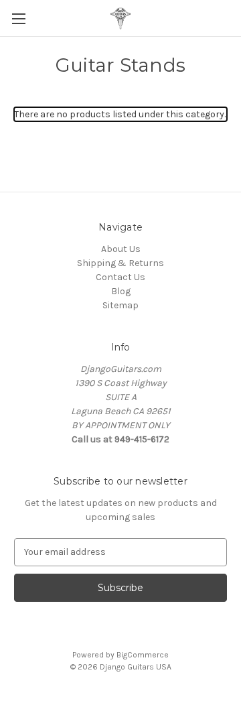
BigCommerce (142, 654)
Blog (121, 291)
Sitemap (120, 305)
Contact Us (120, 277)
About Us (121, 249)
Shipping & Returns (120, 263)
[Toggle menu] (18, 18)
